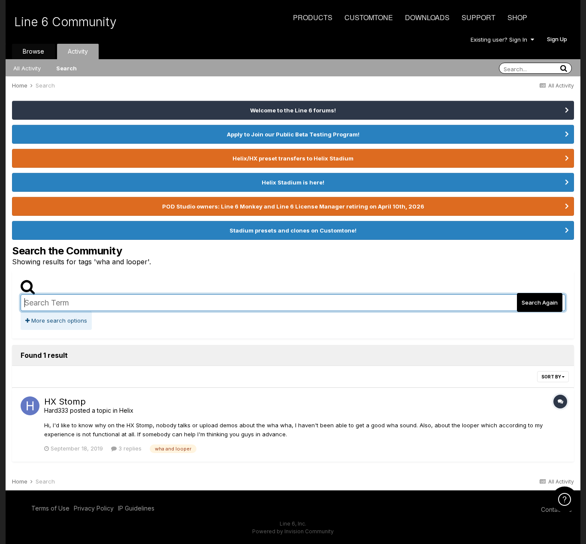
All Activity (27, 68)
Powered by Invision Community (293, 531)
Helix (126, 410)
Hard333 (56, 410)
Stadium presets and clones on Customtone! (293, 230)
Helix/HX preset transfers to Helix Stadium (293, 158)
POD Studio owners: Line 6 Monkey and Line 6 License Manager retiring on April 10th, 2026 (293, 206)
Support (478, 17)
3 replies (129, 448)
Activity (78, 51)
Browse (33, 51)
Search (66, 68)
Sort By (551, 376)
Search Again (540, 302)
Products (312, 17)
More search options (58, 320)
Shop (517, 17)
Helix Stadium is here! (293, 182)
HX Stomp (65, 401)
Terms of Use (50, 508)
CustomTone (368, 17)
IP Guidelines (136, 508)
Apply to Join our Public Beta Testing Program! (293, 134)
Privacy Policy (94, 508)
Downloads (427, 17)
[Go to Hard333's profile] (30, 405)
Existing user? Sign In (501, 39)
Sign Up (557, 39)
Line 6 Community (65, 22)
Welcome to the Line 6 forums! (293, 110)
